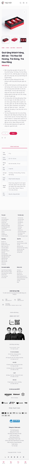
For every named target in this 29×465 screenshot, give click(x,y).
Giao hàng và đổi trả (14, 437)
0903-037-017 (8, 300)
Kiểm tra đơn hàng (14, 435)
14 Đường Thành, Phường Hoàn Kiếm (14, 364)
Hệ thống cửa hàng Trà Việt (14, 433)
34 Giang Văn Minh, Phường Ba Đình (14, 368)
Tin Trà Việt (14, 445)
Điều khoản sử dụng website (14, 442)
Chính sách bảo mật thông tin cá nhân (14, 440)
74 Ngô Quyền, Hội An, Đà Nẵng (14, 382)
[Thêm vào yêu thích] (2, 137)
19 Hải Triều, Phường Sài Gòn (14, 354)
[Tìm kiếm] (20, 3)
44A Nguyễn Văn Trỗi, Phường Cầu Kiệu (14, 357)
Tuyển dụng (14, 444)
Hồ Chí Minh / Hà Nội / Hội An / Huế (13, 305)
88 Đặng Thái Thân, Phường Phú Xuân (14, 375)
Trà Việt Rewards (14, 430)
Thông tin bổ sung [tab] (14, 146)
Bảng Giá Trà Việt (14, 432)
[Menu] (26, 2)
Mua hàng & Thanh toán (14, 439)
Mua (13, 133)
